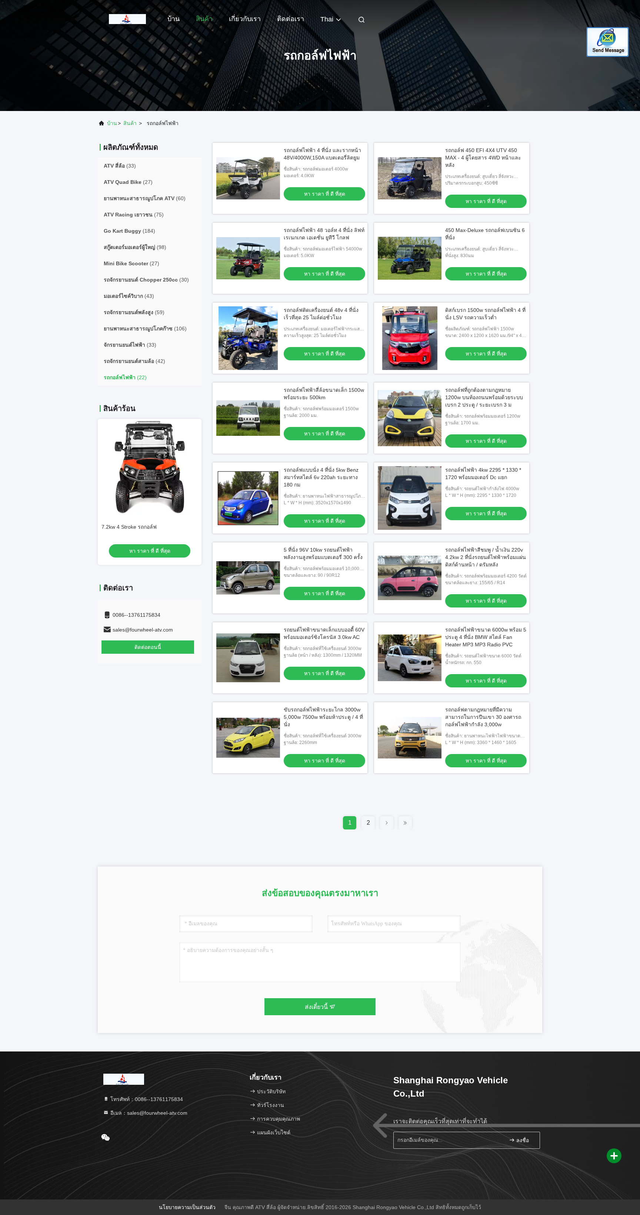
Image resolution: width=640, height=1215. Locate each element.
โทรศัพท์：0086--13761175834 (146, 1099)
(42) (134, 361)
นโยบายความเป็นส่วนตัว (187, 1207)
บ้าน (173, 19)
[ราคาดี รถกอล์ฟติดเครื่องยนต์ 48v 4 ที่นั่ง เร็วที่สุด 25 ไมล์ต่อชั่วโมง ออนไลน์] (248, 338)
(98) (135, 247)
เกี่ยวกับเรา (245, 19)
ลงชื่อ (522, 1140)
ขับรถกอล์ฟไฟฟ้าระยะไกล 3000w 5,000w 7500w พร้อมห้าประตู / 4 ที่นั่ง (323, 717)
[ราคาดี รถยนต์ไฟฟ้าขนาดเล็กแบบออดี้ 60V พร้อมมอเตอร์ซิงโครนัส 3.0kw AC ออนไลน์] (248, 658)
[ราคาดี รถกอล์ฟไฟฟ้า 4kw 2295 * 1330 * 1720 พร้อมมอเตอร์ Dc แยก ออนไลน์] (409, 498)
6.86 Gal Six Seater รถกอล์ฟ (134, 527)
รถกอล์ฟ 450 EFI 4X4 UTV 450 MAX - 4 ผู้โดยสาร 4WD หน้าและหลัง (483, 157)
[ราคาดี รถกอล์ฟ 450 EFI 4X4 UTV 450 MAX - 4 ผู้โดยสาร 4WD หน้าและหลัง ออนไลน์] (409, 178)
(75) (134, 215)
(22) (125, 377)
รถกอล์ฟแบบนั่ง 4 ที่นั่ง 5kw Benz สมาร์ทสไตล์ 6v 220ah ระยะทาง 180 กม (321, 477)
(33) (120, 166)
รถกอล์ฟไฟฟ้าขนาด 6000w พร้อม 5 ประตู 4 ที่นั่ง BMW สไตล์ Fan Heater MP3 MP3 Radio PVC (485, 637)
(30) (146, 280)
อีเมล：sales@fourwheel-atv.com (148, 1113)
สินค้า (204, 19)
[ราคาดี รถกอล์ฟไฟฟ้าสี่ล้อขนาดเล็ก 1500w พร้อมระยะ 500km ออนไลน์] (248, 418)
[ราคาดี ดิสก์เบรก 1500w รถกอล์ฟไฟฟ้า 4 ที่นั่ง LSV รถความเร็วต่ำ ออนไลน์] (409, 338)
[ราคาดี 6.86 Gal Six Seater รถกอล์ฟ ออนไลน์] (149, 467)
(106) (145, 328)
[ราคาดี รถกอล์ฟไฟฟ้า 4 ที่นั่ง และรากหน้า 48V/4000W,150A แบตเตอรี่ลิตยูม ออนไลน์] (248, 178)
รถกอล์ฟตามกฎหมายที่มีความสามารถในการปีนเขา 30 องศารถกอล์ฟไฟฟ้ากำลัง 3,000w (483, 717)
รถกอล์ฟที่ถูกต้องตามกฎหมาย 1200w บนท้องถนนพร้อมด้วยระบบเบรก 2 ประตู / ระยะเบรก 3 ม (484, 397)
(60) (145, 198)
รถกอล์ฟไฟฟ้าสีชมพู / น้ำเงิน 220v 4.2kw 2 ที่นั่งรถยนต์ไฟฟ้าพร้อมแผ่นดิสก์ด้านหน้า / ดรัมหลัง (485, 557)
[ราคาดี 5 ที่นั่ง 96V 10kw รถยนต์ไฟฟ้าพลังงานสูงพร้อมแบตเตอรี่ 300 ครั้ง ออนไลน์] (248, 578)
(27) (128, 182)
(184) (129, 231)
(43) (129, 296)
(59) (134, 312)
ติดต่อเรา (290, 19)
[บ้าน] (127, 18)
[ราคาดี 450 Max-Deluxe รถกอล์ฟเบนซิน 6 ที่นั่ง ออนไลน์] (409, 258)
